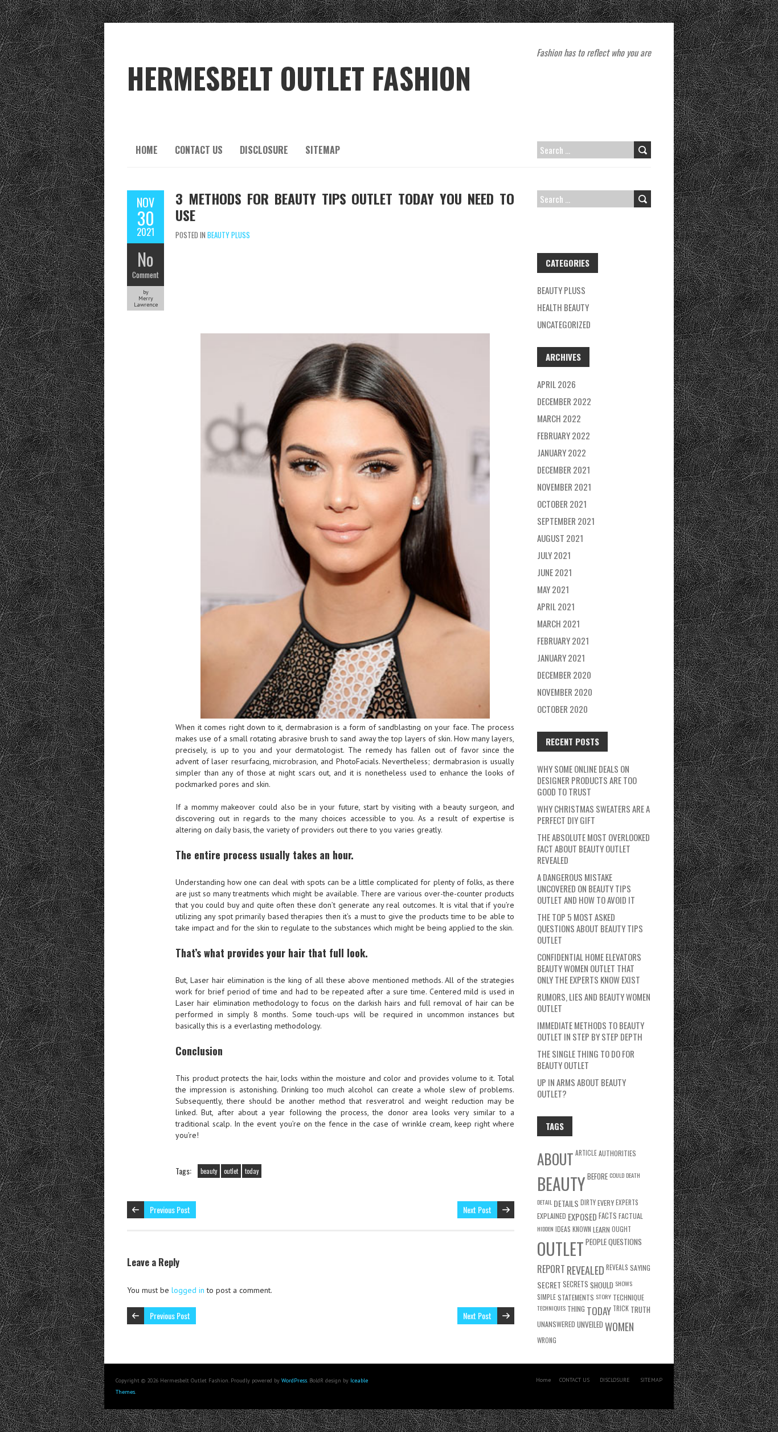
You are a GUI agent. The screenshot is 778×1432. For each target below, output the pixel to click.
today (252, 1171)
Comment (145, 274)
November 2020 (564, 692)
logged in (187, 1290)
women (619, 1326)
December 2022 (564, 401)
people (596, 1241)
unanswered (556, 1324)
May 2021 (553, 589)
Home (147, 150)
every (605, 1202)
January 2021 (561, 657)
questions (625, 1241)
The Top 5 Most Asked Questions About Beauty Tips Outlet (590, 928)
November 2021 (564, 486)
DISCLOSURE (264, 150)
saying (640, 1267)
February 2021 (563, 640)
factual (631, 1215)
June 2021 (554, 572)
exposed (582, 1216)
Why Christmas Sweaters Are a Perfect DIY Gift (593, 814)
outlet (231, 1171)
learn (601, 1229)
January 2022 (561, 452)
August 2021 (560, 538)
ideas (563, 1229)
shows (623, 1283)
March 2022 (559, 418)
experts (627, 1202)
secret (549, 1285)
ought (621, 1229)
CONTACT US (199, 150)
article (586, 1152)
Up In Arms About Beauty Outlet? (581, 1088)
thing (576, 1308)
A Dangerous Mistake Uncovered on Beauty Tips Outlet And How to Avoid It (586, 888)
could (616, 1175)
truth (640, 1309)
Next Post (477, 1209)
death (633, 1175)
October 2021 (562, 503)
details (566, 1203)
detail (544, 1201)
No (145, 259)
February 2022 (563, 435)
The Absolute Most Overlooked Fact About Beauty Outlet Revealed (593, 848)
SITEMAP (322, 150)
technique (628, 1297)
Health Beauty (563, 307)
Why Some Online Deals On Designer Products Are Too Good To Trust (587, 780)
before (597, 1176)
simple (546, 1297)
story (603, 1296)
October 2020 (562, 709)
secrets (575, 1284)
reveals (617, 1267)
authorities (617, 1153)
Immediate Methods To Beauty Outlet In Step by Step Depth (590, 1031)
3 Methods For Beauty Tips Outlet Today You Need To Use (344, 206)
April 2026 (556, 384)
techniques (551, 1307)
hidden (545, 1228)
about (555, 1158)
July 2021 (554, 555)
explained (551, 1215)
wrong (546, 1340)
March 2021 (558, 623)
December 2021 (563, 469)
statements (576, 1297)
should (601, 1285)
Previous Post (170, 1209)
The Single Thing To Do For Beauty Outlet (585, 1059)
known (581, 1229)
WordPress (294, 1380)
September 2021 (566, 521)
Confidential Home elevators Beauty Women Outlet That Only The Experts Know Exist (589, 968)
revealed (585, 1270)
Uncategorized (564, 324)
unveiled (590, 1324)
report (551, 1269)
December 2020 (564, 674)
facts (608, 1215)
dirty (588, 1202)
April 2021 (556, 606)
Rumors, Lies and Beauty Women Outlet (593, 1002)
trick (621, 1308)
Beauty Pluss (228, 234)
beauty (208, 1171)
